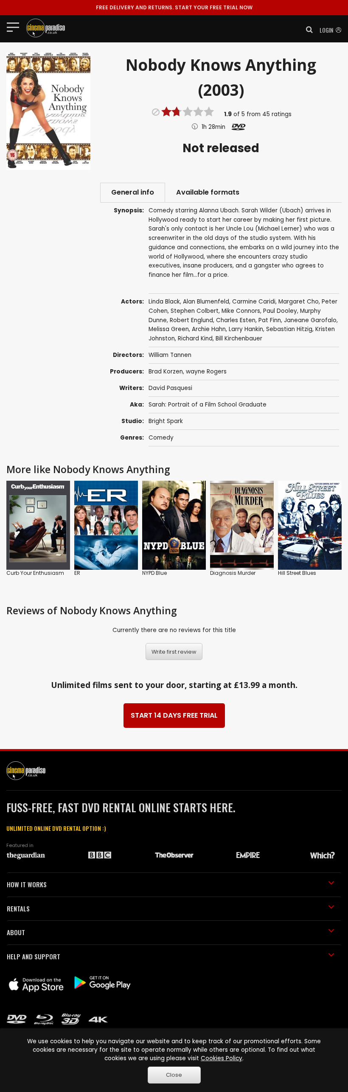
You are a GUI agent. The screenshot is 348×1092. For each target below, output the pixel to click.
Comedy (161, 438)
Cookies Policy (221, 1058)
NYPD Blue (154, 573)
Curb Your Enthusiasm (35, 573)
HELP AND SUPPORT (33, 956)
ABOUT (16, 932)
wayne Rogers (206, 372)
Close (174, 1074)
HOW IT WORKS (27, 884)
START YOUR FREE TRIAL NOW (174, 7)
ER (77, 573)
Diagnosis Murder (232, 573)
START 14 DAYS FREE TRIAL (174, 715)
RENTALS (18, 908)
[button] (307, 29)
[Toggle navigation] (15, 26)
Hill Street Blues (297, 573)
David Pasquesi (170, 388)
